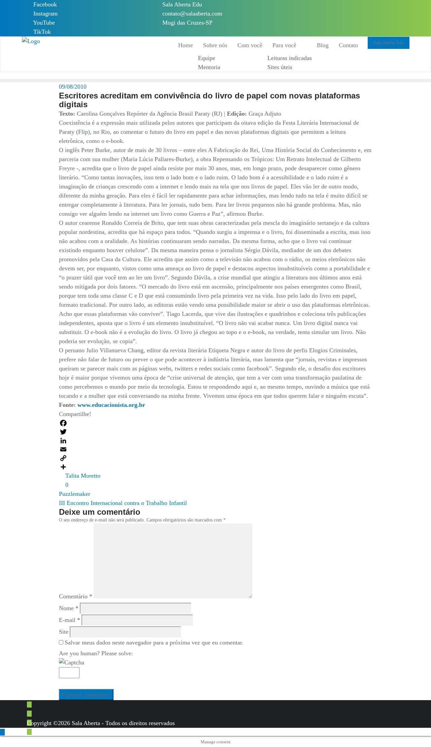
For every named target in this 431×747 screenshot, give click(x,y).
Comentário (75, 596)
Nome (68, 608)
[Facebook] (215, 423)
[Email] (215, 449)
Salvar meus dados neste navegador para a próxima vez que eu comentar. (154, 642)
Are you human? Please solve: (96, 653)
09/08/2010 (73, 86)
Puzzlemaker (74, 493)
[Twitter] (215, 431)
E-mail (69, 620)
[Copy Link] (215, 458)
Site (63, 631)
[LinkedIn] (215, 440)
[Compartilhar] (215, 466)
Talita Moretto (82, 475)
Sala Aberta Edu (181, 4)
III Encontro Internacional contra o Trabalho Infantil (123, 503)
